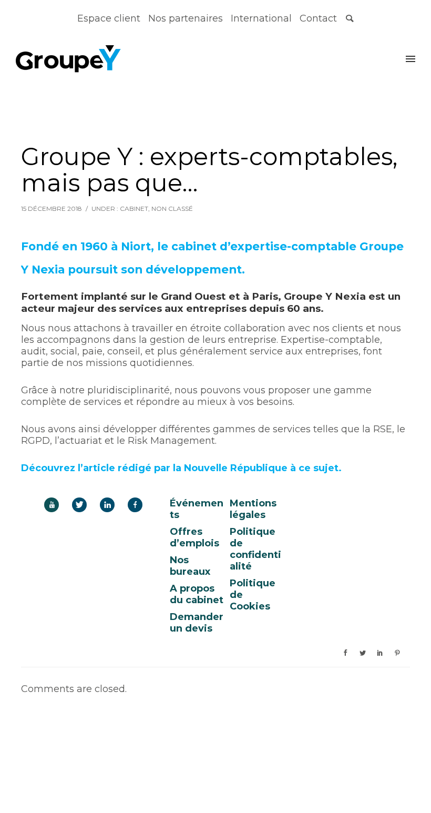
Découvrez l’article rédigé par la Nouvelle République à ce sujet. (181, 468)
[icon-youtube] (54, 504)
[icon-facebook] (135, 504)
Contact (318, 18)
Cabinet (134, 208)
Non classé (172, 208)
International (261, 18)
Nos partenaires (185, 18)
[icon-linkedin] (110, 504)
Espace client (108, 18)
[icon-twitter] (82, 504)
